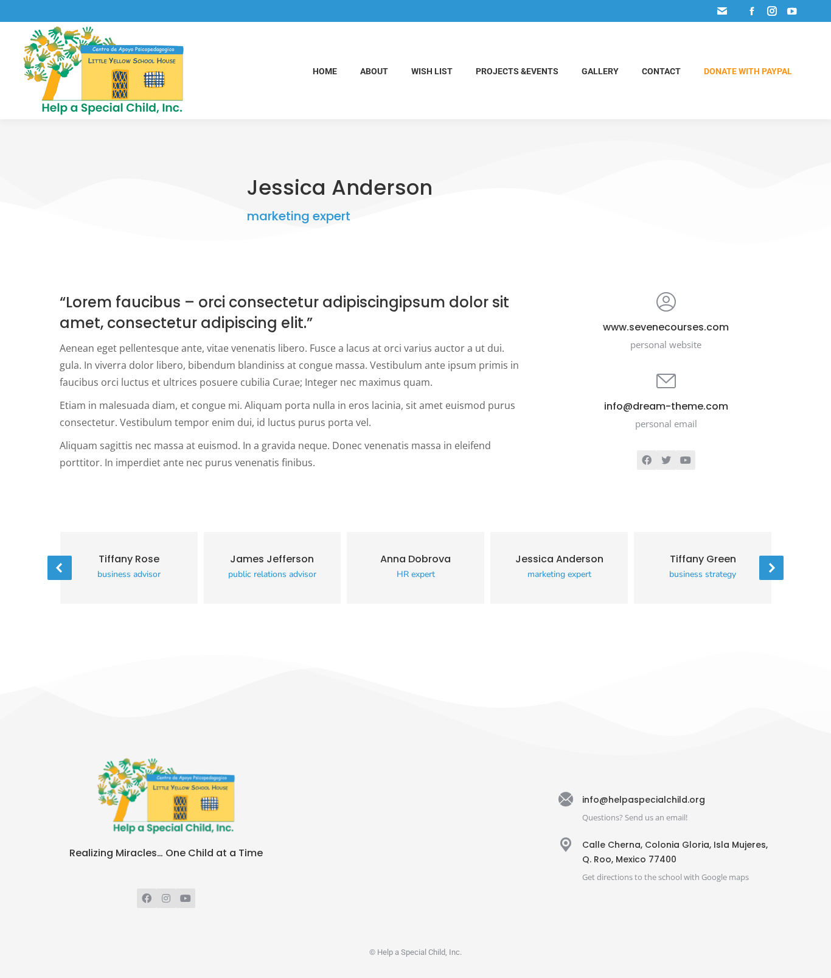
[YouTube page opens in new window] (792, 10)
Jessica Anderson (559, 559)
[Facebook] (146, 898)
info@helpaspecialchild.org (643, 800)
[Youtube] (185, 898)
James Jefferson (272, 559)
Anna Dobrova (415, 559)
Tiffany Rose (129, 559)
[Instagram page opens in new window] (772, 10)
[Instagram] (166, 898)
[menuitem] (325, 70)
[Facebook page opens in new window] (751, 10)
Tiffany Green (703, 559)
